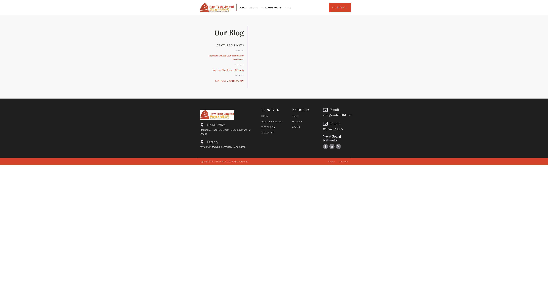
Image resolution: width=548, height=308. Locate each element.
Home (242, 7)
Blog (288, 7)
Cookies (331, 161)
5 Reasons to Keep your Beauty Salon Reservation (226, 57)
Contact (340, 7)
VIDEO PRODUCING (272, 121)
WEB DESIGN (268, 127)
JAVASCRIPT (268, 133)
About (253, 7)
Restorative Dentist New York (229, 80)
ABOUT (296, 127)
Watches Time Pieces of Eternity (228, 70)
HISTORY (297, 121)
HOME (264, 116)
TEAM (295, 116)
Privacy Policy (343, 161)
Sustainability (271, 7)
